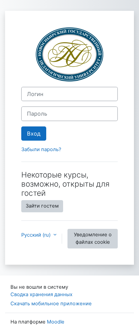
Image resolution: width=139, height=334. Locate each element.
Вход (33, 133)
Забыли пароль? (41, 149)
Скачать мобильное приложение (51, 304)
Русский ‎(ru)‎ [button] (36, 235)
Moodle (55, 322)
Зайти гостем (42, 206)
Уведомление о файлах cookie (93, 238)
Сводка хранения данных (41, 294)
